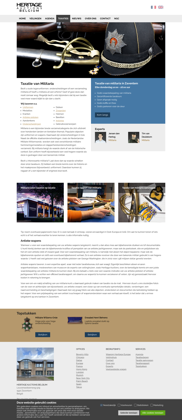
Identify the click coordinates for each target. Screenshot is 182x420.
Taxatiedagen (142, 357)
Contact (105, 18)
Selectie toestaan (128, 413)
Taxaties (63, 18)
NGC (116, 18)
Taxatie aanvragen (144, 360)
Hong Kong (81, 369)
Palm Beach (82, 381)
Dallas (79, 360)
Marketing (158, 405)
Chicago (80, 357)
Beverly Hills (82, 354)
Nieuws (76, 18)
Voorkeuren (126, 405)
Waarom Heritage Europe (118, 354)
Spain (78, 384)
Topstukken (141, 366)
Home (22, 18)
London (80, 372)
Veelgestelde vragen (116, 369)
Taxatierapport (142, 363)
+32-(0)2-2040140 (28, 399)
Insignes (60, 120)
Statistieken (142, 405)
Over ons (90, 18)
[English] (160, 8)
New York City (83, 378)
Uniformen (28, 107)
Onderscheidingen (32, 124)
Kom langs (102, 115)
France (79, 366)
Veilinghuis (111, 357)
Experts (109, 366)
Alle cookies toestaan (152, 413)
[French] (153, 8)
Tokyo (79, 387)
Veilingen (35, 18)
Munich (79, 375)
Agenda (49, 18)
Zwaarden (61, 110)
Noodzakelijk (109, 405)
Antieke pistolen (30, 117)
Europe (79, 363)
